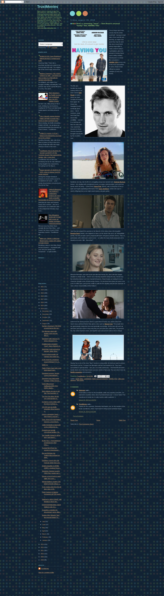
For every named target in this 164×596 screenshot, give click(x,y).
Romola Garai (75, 233)
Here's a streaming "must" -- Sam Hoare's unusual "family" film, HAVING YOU (98, 24)
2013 (42, 544)
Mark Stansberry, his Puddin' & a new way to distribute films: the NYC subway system (55, 97)
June (44, 524)
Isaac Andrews (104, 189)
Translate (54, 47)
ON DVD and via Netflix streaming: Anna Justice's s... (51, 409)
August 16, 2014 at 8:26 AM (87, 411)
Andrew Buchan (119, 182)
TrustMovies (81, 376)
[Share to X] (103, 376)
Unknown (82, 390)
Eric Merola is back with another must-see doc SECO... (50, 333)
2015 (42, 305)
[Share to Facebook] (106, 376)
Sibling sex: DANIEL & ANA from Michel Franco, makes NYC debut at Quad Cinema (49, 241)
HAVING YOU (113, 62)
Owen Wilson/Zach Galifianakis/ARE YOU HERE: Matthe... (50, 386)
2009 (42, 557)
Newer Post (74, 420)
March (44, 534)
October (45, 317)
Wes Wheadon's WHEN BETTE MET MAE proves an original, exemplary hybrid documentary (55, 219)
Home (98, 420)
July (43, 521)
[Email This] (98, 376)
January (45, 540)
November (45, 314)
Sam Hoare (80, 380)
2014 (42, 308)
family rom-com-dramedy (100, 379)
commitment (87, 379)
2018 (42, 296)
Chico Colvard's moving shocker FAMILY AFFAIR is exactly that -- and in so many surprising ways (49, 118)
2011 (42, 550)
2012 (42, 547)
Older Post (122, 420)
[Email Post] (95, 376)
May (43, 527)
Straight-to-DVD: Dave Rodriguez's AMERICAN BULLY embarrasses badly (49, 58)
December (45, 311)
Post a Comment (78, 416)
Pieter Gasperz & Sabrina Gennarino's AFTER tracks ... (51, 494)
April (43, 531)
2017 (42, 299)
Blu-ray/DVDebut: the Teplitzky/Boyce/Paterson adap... (51, 455)
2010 (42, 554)
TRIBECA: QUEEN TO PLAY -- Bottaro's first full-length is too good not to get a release (49, 136)
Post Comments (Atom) (86, 424)
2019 (42, 293)
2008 (42, 560)
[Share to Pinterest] (108, 376)
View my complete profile (46, 572)
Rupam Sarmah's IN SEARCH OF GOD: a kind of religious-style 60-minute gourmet (49, 172)
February (45, 537)
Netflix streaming (76, 372)
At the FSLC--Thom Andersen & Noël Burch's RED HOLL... (51, 443)
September (45, 320)
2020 (42, 290)
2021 (42, 286)
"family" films (79, 379)
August (44, 323)
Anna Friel (97, 186)
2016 (42, 302)
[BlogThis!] (101, 376)
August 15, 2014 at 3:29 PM (87, 400)
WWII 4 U (45, 365)
